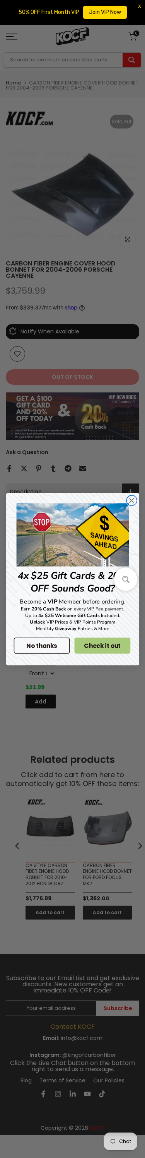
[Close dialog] (131, 500)
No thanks (41, 645)
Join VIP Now (105, 12)
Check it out (102, 645)
